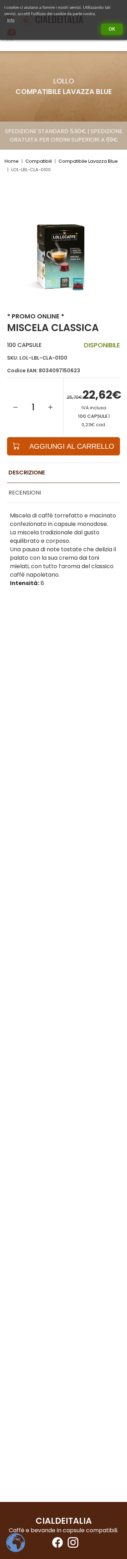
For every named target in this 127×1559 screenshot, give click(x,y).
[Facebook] (56, 1544)
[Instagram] (71, 1544)
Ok (112, 29)
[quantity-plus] (50, 407)
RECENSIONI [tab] (24, 493)
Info (10, 20)
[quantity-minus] (15, 407)
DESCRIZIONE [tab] (26, 472)
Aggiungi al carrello (71, 446)
